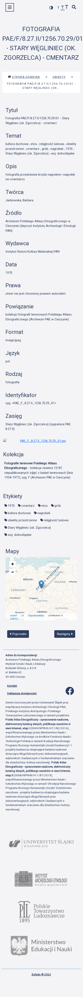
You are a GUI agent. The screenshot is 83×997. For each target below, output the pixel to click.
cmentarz (28, 506)
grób (57, 506)
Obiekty (59, 77)
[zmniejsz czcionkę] (58, 7)
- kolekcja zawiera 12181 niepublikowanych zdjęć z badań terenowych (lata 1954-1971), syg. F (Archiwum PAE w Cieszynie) (38, 470)
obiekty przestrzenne (22, 520)
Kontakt (12, 685)
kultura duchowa (19, 513)
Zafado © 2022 (41, 974)
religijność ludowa (56, 520)
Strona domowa (26, 77)
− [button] (12, 572)
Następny (64, 634)
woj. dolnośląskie (19, 535)
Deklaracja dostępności (22, 693)
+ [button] (12, 564)
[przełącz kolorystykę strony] (51, 7)
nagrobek (43, 513)
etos (44, 506)
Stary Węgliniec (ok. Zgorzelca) (29, 528)
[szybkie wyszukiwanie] (74, 7)
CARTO (14, 618)
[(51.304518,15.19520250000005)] (41, 584)
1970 (11, 506)
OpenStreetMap (36, 615)
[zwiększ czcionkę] (67, 7)
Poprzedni (19, 634)
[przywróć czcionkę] (63, 7)
